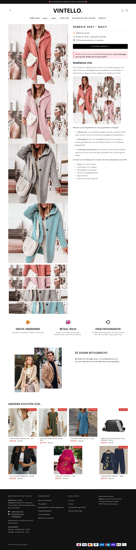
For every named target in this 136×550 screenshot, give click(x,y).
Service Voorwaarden (45, 500)
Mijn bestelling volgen (75, 511)
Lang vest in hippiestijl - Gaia (65, 476)
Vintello (15, 544)
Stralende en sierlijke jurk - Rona (82, 438)
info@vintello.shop (17, 511)
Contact (71, 504)
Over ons (71, 500)
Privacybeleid (42, 504)
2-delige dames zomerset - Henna (112, 476)
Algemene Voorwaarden (46, 518)
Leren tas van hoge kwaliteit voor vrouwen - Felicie (113, 439)
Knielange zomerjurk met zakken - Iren (52, 439)
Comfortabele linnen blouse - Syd (21, 438)
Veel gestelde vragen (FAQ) (77, 507)
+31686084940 (16, 517)
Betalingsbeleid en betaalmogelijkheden (51, 507)
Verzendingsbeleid (44, 514)
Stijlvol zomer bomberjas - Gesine (22, 476)
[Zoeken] (10, 10)
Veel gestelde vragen (17, 514)
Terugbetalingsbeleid (44, 511)
